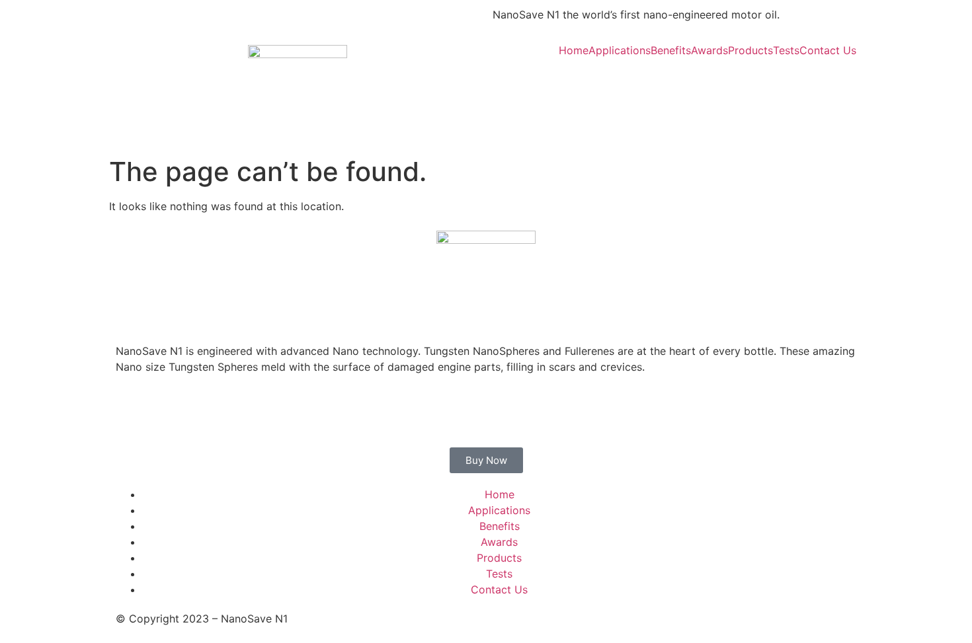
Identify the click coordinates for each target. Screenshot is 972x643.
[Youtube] (581, 85)
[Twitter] (545, 85)
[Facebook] (509, 85)
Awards (709, 50)
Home (573, 50)
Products (750, 50)
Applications (619, 50)
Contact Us (827, 50)
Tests (786, 50)
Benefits (671, 50)
